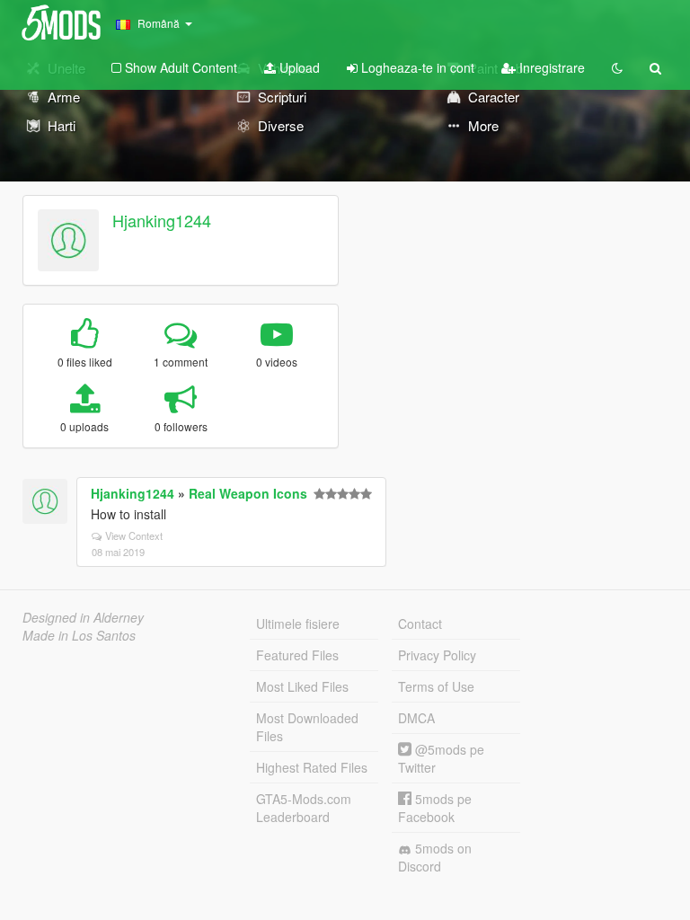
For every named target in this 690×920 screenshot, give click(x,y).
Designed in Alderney (83, 617)
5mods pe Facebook (435, 808)
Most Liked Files (302, 686)
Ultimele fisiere (298, 623)
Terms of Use (436, 686)
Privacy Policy (437, 655)
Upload (298, 67)
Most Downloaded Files (307, 727)
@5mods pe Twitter (441, 758)
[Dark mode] (617, 67)
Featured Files (297, 655)
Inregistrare (550, 67)
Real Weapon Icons (248, 493)
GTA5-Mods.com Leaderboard (303, 808)
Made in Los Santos (79, 635)
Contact (420, 623)
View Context (134, 535)
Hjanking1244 (161, 220)
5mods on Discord (435, 857)
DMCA (416, 718)
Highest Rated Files (311, 767)
